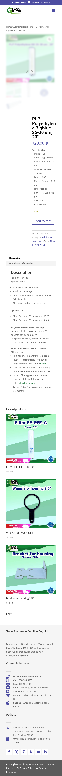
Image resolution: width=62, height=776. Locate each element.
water (43, 363)
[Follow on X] (16, 752)
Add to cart (43, 221)
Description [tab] (15, 258)
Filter (52, 241)
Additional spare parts (23, 26)
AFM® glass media (15, 764)
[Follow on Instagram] (24, 752)
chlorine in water (27, 383)
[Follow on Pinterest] (31, 752)
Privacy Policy (27, 768)
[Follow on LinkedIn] (45, 752)
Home (9, 26)
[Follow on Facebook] (9, 752)
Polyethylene (38, 244)
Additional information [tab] (21, 263)
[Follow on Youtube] (38, 752)
